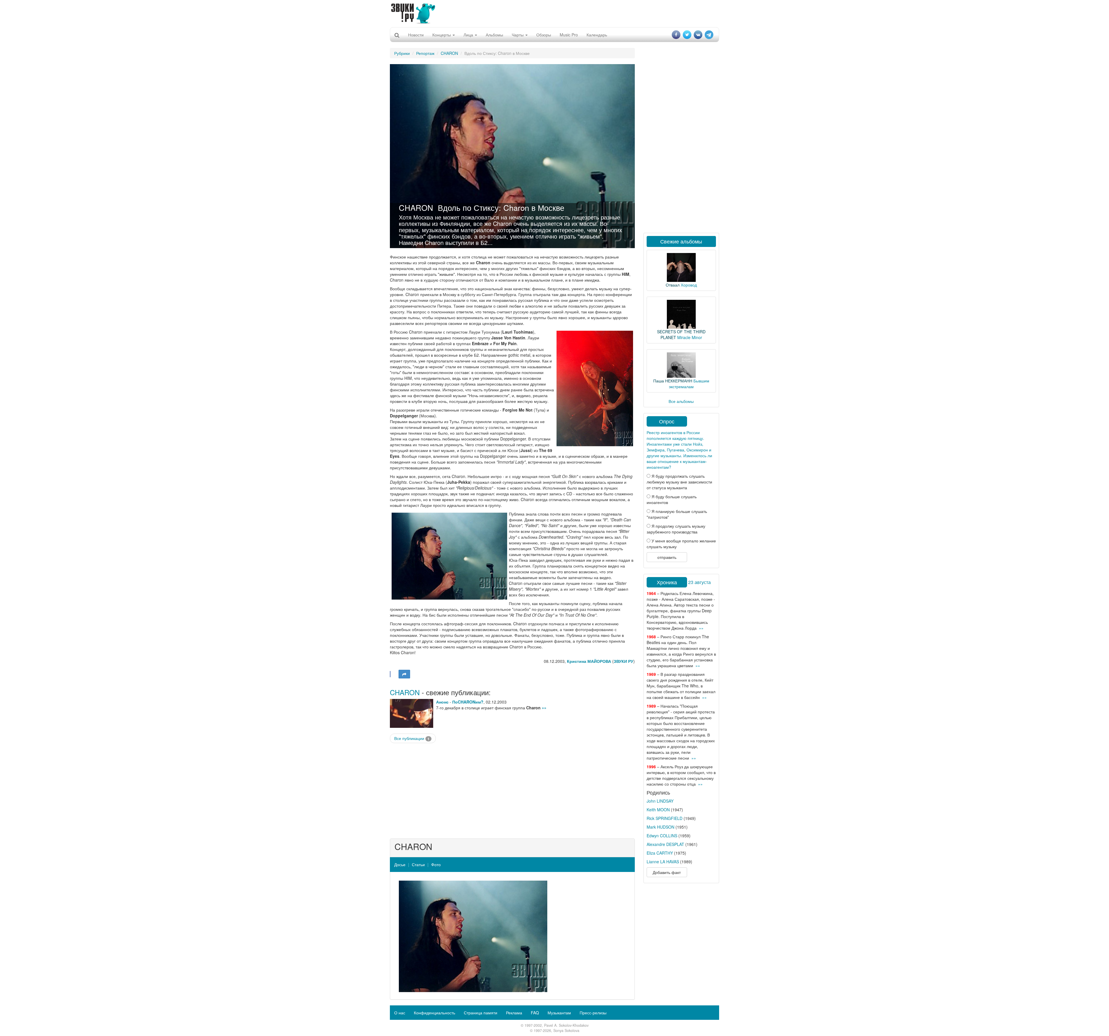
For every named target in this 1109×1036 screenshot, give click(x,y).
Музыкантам (559, 1012)
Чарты (518, 35)
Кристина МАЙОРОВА (589, 661)
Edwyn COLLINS (662, 835)
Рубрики (402, 53)
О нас (399, 1012)
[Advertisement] (554, 13)
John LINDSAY (660, 801)
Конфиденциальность (434, 1012)
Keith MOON (658, 809)
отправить (666, 557)
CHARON (449, 53)
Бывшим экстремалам (689, 383)
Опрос (666, 421)
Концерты (442, 35)
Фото (436, 864)
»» (544, 707)
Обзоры (543, 35)
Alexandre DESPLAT (665, 844)
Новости (416, 35)
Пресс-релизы (593, 1012)
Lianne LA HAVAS (663, 861)
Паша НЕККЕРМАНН (672, 381)
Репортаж (425, 53)
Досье (399, 864)
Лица (469, 35)
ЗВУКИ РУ (623, 661)
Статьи (418, 864)
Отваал (673, 285)
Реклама (514, 1012)
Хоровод (689, 285)
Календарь (597, 35)
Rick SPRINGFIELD (664, 818)
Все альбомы (681, 401)
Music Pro (569, 35)
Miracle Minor (689, 337)
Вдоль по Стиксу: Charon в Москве (501, 207)
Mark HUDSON (660, 827)
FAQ (535, 1012)
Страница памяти (480, 1012)
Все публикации (411, 738)
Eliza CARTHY (660, 853)
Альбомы (494, 35)
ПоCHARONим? (467, 702)
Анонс (442, 702)
